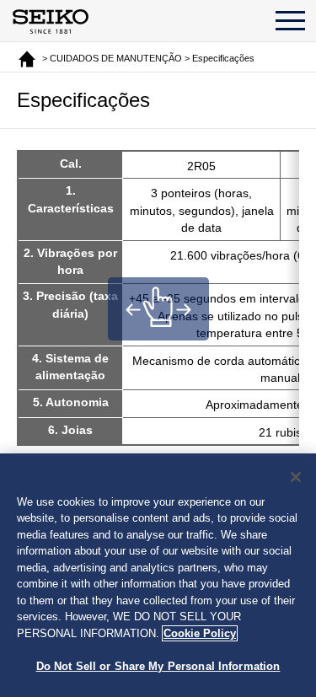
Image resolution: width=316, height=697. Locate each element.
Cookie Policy (199, 633)
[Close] (295, 477)
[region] (158, 575)
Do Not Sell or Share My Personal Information (158, 666)
